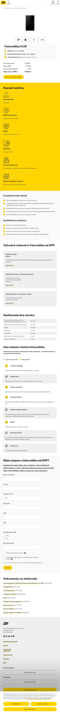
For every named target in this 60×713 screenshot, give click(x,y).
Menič (5, 598)
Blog (4, 662)
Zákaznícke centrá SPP (10, 641)
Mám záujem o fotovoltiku (13, 77)
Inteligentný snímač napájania (12, 601)
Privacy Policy (28, 562)
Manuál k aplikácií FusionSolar (12, 612)
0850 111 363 (31, 672)
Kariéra (5, 645)
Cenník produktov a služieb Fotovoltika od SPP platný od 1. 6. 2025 (23, 583)
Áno (7, 535)
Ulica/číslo (6, 503)
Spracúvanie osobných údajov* (16, 553)
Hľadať (9, 4)
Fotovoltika (7, 8)
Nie (7, 538)
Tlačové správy (8, 655)
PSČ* (4, 522)
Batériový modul (8, 605)
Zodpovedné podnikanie (7, 650)
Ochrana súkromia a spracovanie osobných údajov (38, 698)
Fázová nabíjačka (8, 609)
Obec (4, 513)
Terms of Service (36, 562)
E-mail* (5, 484)
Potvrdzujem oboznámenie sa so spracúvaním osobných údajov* (24, 558)
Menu (58, 4)
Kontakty (6, 659)
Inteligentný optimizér (10, 594)
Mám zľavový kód (8, 543)
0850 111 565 (31, 682)
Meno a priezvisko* (9, 474)
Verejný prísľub (8, 587)
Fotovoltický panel (9, 590)
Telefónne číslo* (8, 494)
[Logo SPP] (3, 3)
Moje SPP (53, 3)
